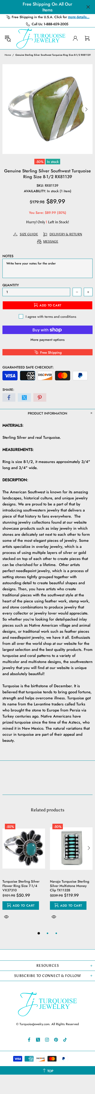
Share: (8, 389)
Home (8, 55)
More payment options (47, 339)
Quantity (10, 285)
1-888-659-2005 (56, 24)
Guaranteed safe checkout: (28, 367)
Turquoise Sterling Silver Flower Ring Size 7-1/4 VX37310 (20, 885)
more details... (78, 17)
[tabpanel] (24, 875)
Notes (7, 256)
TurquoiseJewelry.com (41, 38)
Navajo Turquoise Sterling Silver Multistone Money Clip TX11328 (69, 885)
